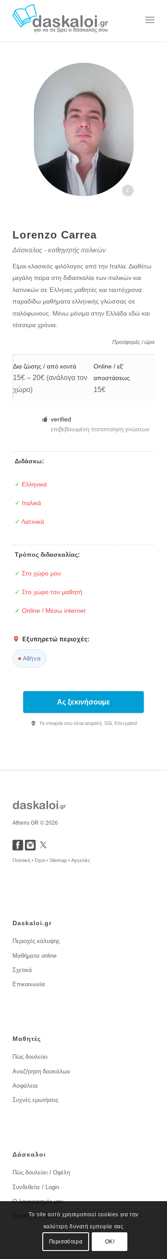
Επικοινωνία (28, 984)
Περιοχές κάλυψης (36, 941)
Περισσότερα (66, 1242)
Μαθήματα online (34, 955)
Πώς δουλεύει (30, 1056)
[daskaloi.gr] (69, 20)
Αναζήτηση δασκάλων (41, 1071)
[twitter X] (43, 848)
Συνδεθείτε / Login (35, 1187)
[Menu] (150, 20)
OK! (110, 1242)
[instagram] (30, 848)
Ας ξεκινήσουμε (83, 702)
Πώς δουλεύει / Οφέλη (41, 1172)
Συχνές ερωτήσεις (35, 1100)
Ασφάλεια (25, 1085)
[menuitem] (150, 20)
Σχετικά (22, 970)
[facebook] (17, 848)
